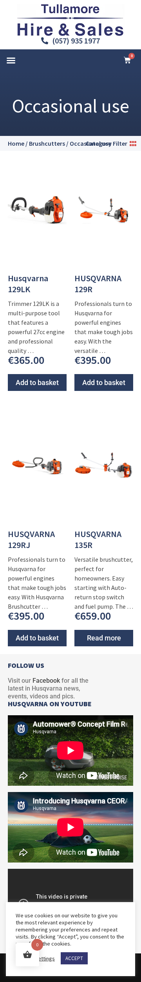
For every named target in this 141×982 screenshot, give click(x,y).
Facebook (46, 680)
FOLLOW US (26, 665)
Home (16, 143)
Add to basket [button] (37, 382)
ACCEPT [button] (74, 958)
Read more (104, 638)
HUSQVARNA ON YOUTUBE (50, 703)
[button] (11, 60)
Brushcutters (47, 143)
